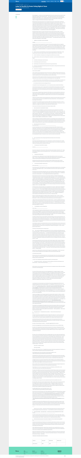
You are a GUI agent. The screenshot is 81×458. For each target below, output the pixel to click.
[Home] (17, 451)
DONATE (62, 1)
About (58, 1)
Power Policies (43, 1)
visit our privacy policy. (21, 456)
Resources (52, 1)
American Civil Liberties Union (19, 7)
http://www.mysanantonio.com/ (41, 286)
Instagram (60, 451)
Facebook (58, 451)
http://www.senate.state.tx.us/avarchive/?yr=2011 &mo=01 (52, 393)
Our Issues (48, 1)
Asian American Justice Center (26, 7)
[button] (16, 16)
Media (55, 1)
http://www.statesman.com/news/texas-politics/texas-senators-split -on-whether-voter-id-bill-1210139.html (47, 398)
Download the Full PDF (18, 9)
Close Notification (63, 456)
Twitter (59, 451)
